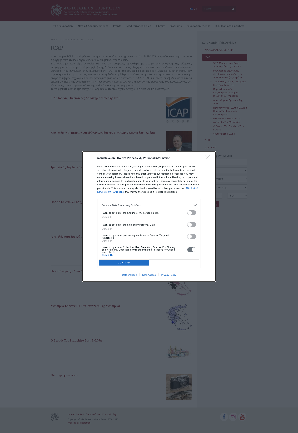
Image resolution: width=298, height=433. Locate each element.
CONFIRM (124, 262)
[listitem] (149, 205)
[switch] (191, 212)
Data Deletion (129, 274)
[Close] (208, 158)
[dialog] (149, 216)
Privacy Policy (168, 274)
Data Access (149, 274)
